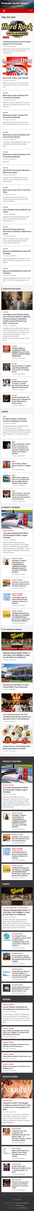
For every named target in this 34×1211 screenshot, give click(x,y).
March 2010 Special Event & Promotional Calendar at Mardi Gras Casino (17, 231)
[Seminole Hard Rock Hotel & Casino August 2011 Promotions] (17, 30)
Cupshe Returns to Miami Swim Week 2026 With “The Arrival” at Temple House (21, 369)
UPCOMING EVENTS (24, 648)
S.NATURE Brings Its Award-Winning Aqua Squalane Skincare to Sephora (20, 600)
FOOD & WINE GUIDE (9, 710)
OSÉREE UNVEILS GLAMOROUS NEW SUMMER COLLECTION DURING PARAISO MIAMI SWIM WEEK (21, 352)
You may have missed (12, 629)
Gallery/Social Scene (12, 289)
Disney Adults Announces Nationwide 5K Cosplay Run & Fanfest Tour (21, 989)
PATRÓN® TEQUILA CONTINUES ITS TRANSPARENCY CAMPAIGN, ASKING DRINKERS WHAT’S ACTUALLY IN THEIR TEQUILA (19, 566)
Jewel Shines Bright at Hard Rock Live (17, 1056)
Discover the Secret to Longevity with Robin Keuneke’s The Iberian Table (20, 1185)
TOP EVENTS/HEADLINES (10, 648)
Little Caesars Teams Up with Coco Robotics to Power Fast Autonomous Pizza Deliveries (21, 496)
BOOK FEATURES (10, 1077)
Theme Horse (19, 1205)
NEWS (5, 412)
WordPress (23, 1208)
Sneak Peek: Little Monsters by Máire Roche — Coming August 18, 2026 (21, 1169)
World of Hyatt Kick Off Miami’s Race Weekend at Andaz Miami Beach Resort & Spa (21, 400)
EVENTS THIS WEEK (17, 593)
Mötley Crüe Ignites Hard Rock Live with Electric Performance (16, 1045)
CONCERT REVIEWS (8, 1004)
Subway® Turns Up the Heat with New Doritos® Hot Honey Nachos (21, 584)
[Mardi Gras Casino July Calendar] (17, 66)
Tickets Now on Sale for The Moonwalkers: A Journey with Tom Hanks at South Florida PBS (21, 974)
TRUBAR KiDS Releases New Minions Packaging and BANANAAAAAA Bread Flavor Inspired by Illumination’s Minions (21, 617)
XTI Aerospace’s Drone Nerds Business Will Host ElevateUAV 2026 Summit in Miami (21, 958)
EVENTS (6, 884)
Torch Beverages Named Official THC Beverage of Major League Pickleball (15, 535)
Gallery (5, 312)
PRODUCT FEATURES (12, 761)
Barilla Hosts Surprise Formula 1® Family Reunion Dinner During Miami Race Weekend (20, 384)
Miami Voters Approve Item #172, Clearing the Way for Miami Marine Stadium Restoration (20, 480)
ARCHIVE (5, 37)
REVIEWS (7, 999)
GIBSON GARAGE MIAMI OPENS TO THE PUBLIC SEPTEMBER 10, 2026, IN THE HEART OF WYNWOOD (16, 655)
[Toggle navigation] (3, 11)
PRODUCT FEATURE (8, 530)
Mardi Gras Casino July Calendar (15, 78)
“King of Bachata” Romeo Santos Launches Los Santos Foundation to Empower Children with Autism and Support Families (21, 449)
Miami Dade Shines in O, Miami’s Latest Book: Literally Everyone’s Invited (20, 1153)
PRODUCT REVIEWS (11, 507)
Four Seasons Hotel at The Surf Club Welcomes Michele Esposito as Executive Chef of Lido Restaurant (17, 716)
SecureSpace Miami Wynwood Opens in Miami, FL (21, 465)
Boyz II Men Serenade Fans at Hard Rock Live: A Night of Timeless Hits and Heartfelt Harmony (16, 1032)
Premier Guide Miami (15, 3)
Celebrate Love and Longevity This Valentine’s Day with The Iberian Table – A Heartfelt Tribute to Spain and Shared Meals (21, 1135)
